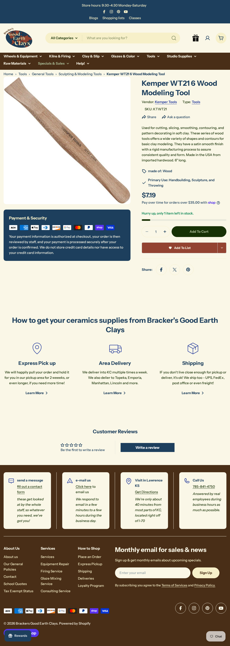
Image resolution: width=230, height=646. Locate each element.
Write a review (147, 447)
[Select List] (222, 247)
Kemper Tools (166, 102)
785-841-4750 (204, 486)
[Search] (174, 38)
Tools (22, 74)
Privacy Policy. (204, 585)
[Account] (207, 38)
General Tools (42, 74)
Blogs (93, 18)
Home (8, 74)
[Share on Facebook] (161, 269)
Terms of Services (174, 585)
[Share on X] (174, 269)
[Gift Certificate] (195, 38)
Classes (135, 18)
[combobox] (112, 38)
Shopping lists (113, 18)
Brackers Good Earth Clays (37, 623)
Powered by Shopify (75, 623)
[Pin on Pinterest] (188, 269)
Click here (84, 486)
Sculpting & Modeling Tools (80, 74)
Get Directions (146, 492)
